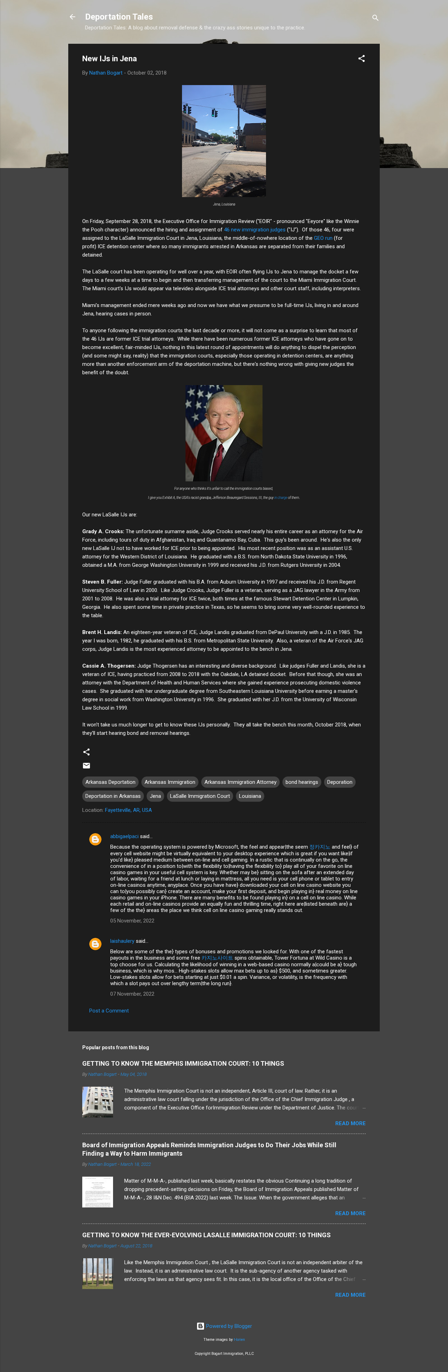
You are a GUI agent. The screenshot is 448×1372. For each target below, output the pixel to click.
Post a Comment (109, 1011)
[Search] (375, 19)
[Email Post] (86, 768)
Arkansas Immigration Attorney (240, 782)
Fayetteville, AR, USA (128, 810)
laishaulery (122, 941)
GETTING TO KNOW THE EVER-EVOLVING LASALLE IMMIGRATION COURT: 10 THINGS (206, 1235)
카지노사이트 (217, 958)
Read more (350, 1123)
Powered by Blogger (228, 1326)
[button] (361, 59)
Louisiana (250, 796)
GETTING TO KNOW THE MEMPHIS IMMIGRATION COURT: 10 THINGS (183, 1063)
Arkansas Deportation (110, 782)
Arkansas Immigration (170, 782)
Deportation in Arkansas (113, 796)
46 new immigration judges (255, 230)
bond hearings (302, 782)
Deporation (339, 782)
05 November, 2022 (132, 921)
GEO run (323, 238)
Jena (155, 796)
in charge (280, 498)
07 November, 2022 (132, 994)
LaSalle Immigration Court (200, 796)
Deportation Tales (119, 17)
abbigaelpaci (124, 836)
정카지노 (319, 847)
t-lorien (239, 1339)
